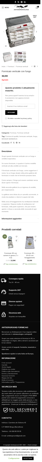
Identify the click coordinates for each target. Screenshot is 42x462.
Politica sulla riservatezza (10, 371)
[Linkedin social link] (24, 2)
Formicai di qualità (11, 136)
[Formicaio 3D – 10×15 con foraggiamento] (30, 242)
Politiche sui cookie (8, 369)
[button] (4, 31)
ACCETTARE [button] (28, 458)
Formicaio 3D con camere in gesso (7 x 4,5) (10, 255)
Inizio (3, 66)
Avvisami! (11, 112)
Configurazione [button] (13, 458)
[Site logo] (21, 7)
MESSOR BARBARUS (9, 139)
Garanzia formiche (8, 376)
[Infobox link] (20, 281)
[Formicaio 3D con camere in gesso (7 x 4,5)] (11, 242)
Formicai (11, 66)
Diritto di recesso (8, 380)
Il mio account (7, 363)
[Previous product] (32, 66)
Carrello (4, 365)
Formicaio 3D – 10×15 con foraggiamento (29, 255)
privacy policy (27, 118)
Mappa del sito (7, 378)
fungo (35, 136)
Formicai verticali (22, 66)
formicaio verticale (25, 136)
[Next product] (37, 66)
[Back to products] (34, 66)
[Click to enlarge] (5, 46)
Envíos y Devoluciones (10, 373)
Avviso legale (6, 367)
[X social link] (18, 2)
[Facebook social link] (15, 2)
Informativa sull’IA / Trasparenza (13, 382)
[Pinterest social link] (21, 2)
